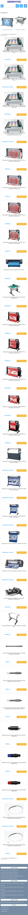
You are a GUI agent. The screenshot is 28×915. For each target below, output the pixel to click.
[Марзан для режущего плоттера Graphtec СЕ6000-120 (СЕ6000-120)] (14, 810)
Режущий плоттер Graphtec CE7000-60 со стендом (12, 876)
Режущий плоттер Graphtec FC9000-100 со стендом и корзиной (14, 215)
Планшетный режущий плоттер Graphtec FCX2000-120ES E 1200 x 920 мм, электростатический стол (14, 134)
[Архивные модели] (20, 22)
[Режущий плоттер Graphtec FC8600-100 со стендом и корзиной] (14, 317)
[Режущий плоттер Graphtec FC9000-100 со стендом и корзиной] (14, 207)
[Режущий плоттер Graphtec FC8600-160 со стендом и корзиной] (14, 372)
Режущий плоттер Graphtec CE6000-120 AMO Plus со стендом (14, 489)
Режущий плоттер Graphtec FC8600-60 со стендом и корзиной (14, 434)
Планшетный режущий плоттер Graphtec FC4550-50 (14, 297)
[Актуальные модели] (7, 22)
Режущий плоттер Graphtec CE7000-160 (9, 872)
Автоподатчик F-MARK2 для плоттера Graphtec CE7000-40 (14, 599)
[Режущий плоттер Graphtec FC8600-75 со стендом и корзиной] (14, 344)
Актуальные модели (7, 29)
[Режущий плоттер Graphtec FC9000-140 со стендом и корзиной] (14, 180)
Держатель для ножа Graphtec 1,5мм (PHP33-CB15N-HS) (14, 790)
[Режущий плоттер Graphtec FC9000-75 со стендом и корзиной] (14, 235)
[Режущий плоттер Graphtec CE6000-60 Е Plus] (14, 536)
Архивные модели (20, 29)
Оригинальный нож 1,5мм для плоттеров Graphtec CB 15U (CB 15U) (14, 681)
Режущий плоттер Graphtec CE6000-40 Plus (14, 571)
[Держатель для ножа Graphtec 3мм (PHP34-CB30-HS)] (14, 728)
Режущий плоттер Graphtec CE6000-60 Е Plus (14, 543)
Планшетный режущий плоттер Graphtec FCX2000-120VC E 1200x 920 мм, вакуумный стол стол (14, 106)
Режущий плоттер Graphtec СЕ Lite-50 (14, 269)
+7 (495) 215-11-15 (4, 907)
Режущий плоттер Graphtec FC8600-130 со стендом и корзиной (14, 407)
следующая (12, 34)
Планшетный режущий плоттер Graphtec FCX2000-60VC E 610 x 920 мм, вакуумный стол (14, 51)
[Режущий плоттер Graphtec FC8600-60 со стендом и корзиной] (14, 427)
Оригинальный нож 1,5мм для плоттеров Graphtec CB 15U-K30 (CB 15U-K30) (14, 708)
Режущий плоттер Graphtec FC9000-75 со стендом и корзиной (14, 243)
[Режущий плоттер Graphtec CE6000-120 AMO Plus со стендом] (14, 481)
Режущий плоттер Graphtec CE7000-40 (9, 877)
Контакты (14, 905)
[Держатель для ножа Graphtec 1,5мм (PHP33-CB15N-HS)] (14, 782)
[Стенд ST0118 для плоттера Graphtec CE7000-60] (14, 618)
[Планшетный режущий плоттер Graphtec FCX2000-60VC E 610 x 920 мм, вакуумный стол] (14, 43)
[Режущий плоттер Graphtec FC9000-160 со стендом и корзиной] (14, 153)
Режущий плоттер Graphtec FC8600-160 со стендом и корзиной (14, 380)
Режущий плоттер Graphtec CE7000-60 (9, 870)
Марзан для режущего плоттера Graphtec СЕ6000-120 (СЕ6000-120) (14, 818)
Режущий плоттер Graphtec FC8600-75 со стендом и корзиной (14, 352)
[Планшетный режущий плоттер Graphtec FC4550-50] (14, 290)
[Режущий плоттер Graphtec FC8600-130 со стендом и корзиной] (14, 399)
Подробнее (21, 59)
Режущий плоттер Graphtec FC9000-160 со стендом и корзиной (14, 161)
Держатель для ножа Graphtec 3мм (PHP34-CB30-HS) (14, 736)
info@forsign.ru (4, 911)
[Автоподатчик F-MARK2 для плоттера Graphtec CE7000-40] (14, 591)
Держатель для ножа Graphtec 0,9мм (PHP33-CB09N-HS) (14, 763)
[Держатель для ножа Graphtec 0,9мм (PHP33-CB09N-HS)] (14, 755)
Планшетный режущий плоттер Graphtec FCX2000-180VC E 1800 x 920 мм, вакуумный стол (14, 79)
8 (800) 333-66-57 (4, 909)
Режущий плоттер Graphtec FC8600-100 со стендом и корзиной (14, 325)
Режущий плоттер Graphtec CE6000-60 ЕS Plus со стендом (14, 517)
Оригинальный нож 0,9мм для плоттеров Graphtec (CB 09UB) (14, 653)
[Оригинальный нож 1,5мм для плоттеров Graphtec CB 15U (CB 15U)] (14, 673)
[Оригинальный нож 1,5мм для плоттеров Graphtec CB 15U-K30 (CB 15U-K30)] (14, 700)
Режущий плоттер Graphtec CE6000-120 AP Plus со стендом (14, 462)
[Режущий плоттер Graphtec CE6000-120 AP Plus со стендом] (14, 454)
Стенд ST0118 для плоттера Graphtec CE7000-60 (14, 626)
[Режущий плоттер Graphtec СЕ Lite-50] (14, 262)
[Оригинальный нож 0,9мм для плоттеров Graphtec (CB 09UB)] (14, 646)
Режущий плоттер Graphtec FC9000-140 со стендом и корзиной (14, 188)
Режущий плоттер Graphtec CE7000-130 (9, 874)
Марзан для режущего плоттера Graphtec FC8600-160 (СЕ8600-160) (14, 845)
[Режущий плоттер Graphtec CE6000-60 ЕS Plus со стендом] (14, 509)
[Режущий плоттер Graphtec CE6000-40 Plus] (14, 563)
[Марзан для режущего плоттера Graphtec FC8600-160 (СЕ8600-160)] (14, 837)
